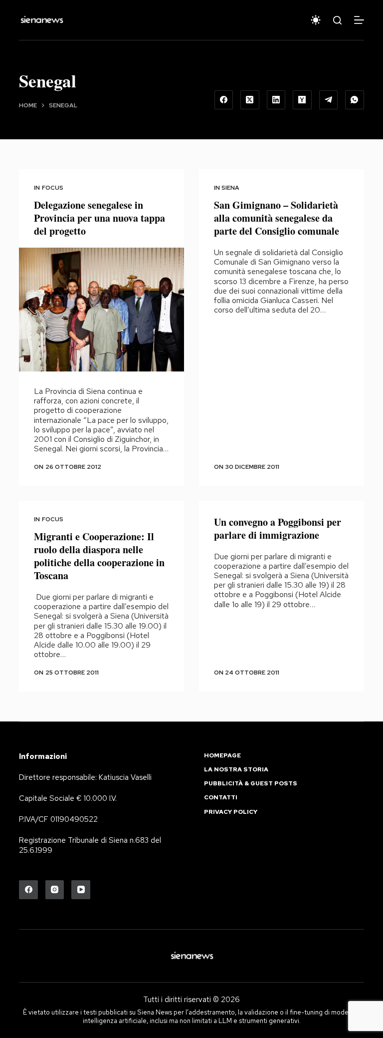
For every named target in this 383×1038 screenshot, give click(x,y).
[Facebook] (223, 99)
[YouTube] (80, 889)
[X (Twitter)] (249, 99)
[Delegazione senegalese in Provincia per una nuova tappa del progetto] (101, 309)
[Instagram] (54, 889)
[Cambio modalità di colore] (316, 20)
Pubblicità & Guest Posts (250, 783)
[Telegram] (328, 99)
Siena (230, 188)
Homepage (222, 755)
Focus (52, 188)
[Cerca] (337, 20)
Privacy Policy (230, 812)
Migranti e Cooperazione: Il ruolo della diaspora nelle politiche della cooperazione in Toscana (99, 556)
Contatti (220, 797)
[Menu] (359, 20)
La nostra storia (236, 769)
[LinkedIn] (276, 99)
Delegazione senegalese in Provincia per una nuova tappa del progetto (99, 218)
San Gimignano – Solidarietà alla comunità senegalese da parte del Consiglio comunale (276, 218)
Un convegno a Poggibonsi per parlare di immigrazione (277, 528)
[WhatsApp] (354, 99)
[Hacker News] (302, 99)
